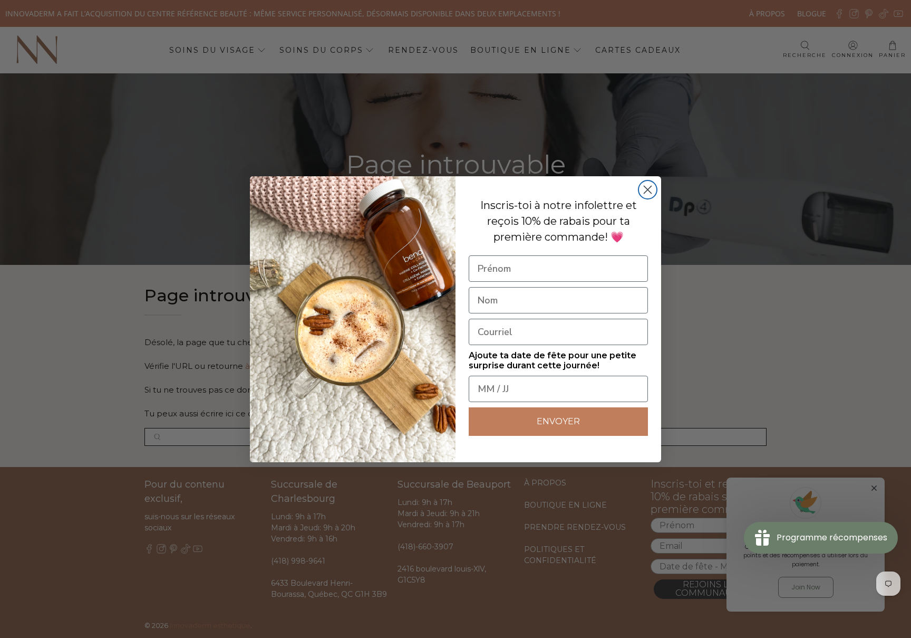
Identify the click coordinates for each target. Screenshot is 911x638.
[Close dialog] (647, 189)
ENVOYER (558, 421)
